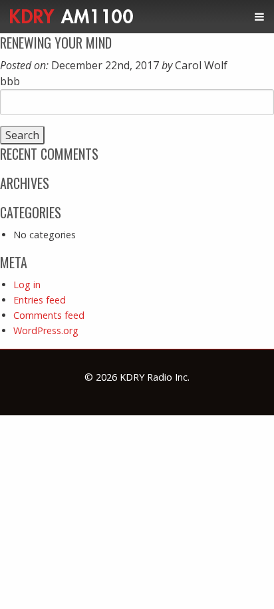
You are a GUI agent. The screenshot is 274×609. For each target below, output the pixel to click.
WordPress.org (45, 330)
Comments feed (48, 315)
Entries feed (39, 300)
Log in (27, 284)
